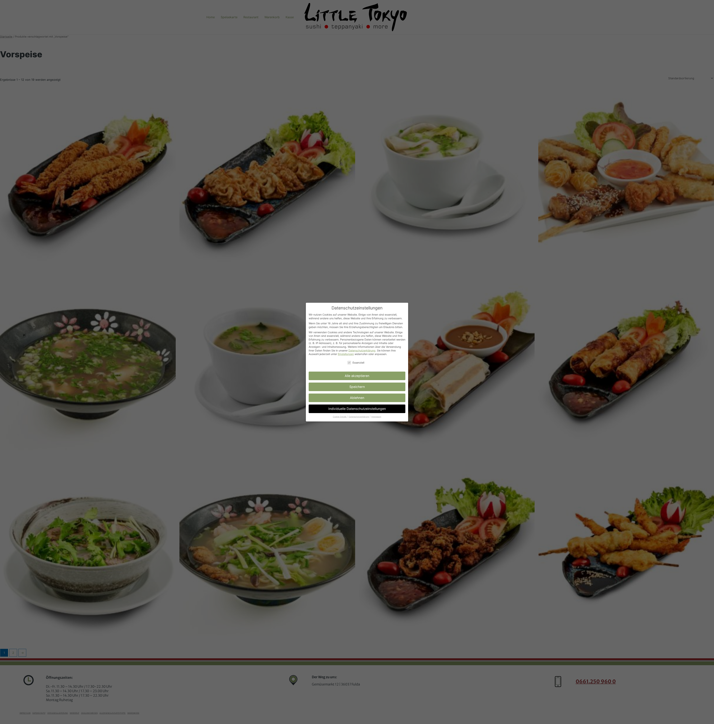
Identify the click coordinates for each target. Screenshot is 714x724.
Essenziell (358, 362)
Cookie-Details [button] (340, 416)
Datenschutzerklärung (361, 350)
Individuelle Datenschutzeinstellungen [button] (357, 409)
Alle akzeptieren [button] (357, 376)
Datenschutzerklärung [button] (359, 416)
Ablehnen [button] (357, 398)
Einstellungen (346, 354)
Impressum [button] (376, 416)
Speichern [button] (357, 387)
